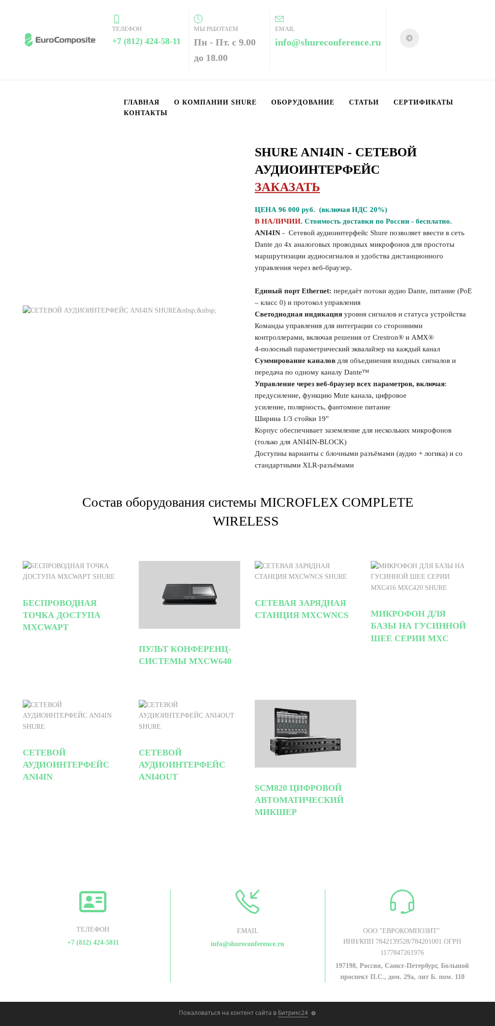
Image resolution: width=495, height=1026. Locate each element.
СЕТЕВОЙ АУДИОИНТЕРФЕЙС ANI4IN (66, 765)
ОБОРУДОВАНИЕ (303, 102)
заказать (287, 187)
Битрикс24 (293, 1013)
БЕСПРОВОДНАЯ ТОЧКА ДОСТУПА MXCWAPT (62, 615)
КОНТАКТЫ (146, 113)
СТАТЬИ (364, 102)
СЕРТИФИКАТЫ (423, 102)
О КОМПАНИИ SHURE (215, 102)
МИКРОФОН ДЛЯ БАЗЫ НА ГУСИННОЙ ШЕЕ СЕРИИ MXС (418, 626)
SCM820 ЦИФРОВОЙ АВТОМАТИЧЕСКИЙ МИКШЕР (299, 800)
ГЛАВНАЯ (142, 102)
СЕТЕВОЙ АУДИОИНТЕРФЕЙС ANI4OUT (182, 765)
